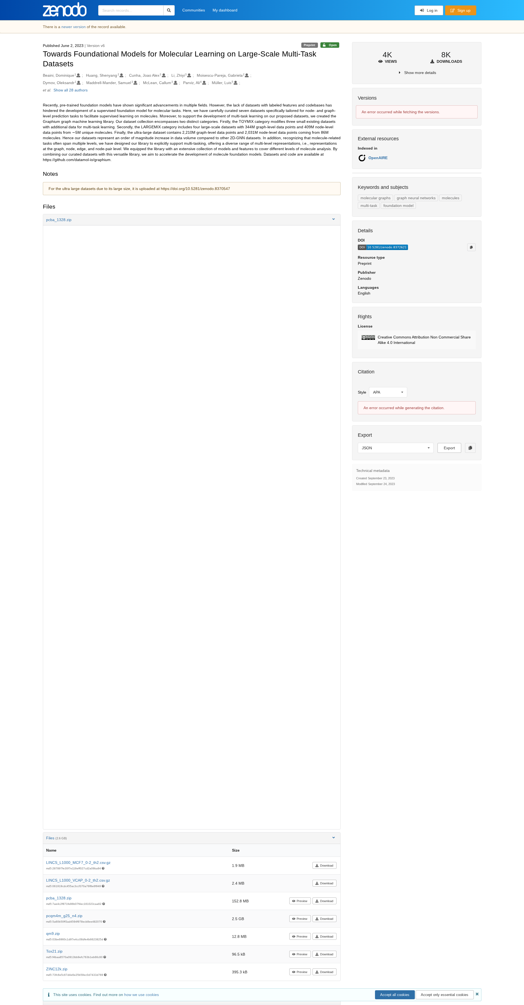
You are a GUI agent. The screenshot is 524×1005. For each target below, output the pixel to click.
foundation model (398, 205)
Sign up (463, 10)
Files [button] (56, 838)
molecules (450, 198)
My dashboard (225, 10)
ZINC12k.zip (56, 969)
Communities (193, 10)
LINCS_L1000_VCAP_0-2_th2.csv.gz (78, 880)
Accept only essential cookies (444, 995)
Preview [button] (302, 901)
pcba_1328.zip (59, 898)
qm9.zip (53, 933)
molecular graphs (376, 198)
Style (362, 392)
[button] (192, 219)
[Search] (169, 10)
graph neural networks (416, 198)
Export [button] (449, 448)
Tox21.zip (54, 951)
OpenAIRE (378, 158)
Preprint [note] (309, 45)
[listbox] (388, 392)
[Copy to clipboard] (471, 247)
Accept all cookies (394, 995)
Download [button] (326, 865)
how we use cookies (141, 994)
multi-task (369, 205)
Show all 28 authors (70, 90)
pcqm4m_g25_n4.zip (64, 916)
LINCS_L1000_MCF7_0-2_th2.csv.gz (78, 862)
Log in (431, 10)
